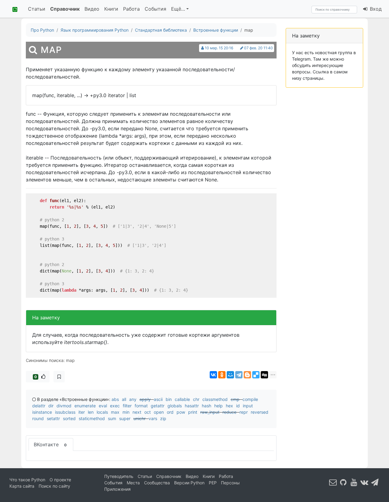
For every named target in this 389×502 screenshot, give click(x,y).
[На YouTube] (354, 482)
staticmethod (92, 418)
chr (196, 399)
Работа (131, 9)
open (159, 412)
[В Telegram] (375, 482)
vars (153, 418)
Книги (111, 9)
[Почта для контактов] (333, 482)
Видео (91, 9)
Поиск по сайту (54, 486)
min (125, 412)
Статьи (36, 9)
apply (145, 399)
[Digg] (264, 374)
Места (133, 482)
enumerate (85, 405)
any (132, 399)
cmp (235, 399)
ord (170, 412)
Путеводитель (118, 476)
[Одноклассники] (221, 374)
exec (115, 405)
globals (174, 405)
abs (115, 399)
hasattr (192, 405)
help (218, 405)
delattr (38, 405)
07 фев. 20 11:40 (258, 48)
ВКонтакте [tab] (50, 444)
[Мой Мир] (230, 374)
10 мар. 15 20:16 (219, 48)
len (91, 412)
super (124, 418)
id (238, 405)
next (137, 412)
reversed (259, 412)
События (155, 9)
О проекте (60, 479)
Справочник (65, 9)
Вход (375, 9)
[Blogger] (247, 374)
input (248, 405)
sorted (69, 418)
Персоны (230, 482)
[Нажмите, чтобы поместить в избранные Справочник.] (59, 376)
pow (181, 412)
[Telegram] (239, 374)
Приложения (117, 489)
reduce (229, 412)
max (115, 412)
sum (112, 418)
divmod (64, 405)
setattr (53, 418)
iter (81, 412)
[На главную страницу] (13, 8)
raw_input (209, 412)
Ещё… (178, 9)
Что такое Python (27, 479)
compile (250, 399)
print (192, 412)
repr (243, 412)
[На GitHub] (343, 482)
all (124, 399)
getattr (157, 405)
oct (147, 412)
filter (127, 405)
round (38, 418)
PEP (213, 482)
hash (206, 405)
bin (169, 399)
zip (163, 418)
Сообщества (157, 482)
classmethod (215, 399)
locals (102, 412)
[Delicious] (256, 374)
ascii (158, 399)
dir (50, 405)
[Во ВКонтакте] (364, 482)
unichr (139, 418)
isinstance (42, 412)
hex (229, 405)
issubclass (65, 412)
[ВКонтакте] (213, 374)
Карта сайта (21, 486)
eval (103, 405)
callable (182, 399)
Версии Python (189, 482)
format (141, 405)
